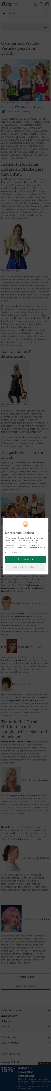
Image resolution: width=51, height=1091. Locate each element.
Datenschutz (20, 552)
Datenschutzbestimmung (34, 548)
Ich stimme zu (25, 559)
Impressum (9, 552)
